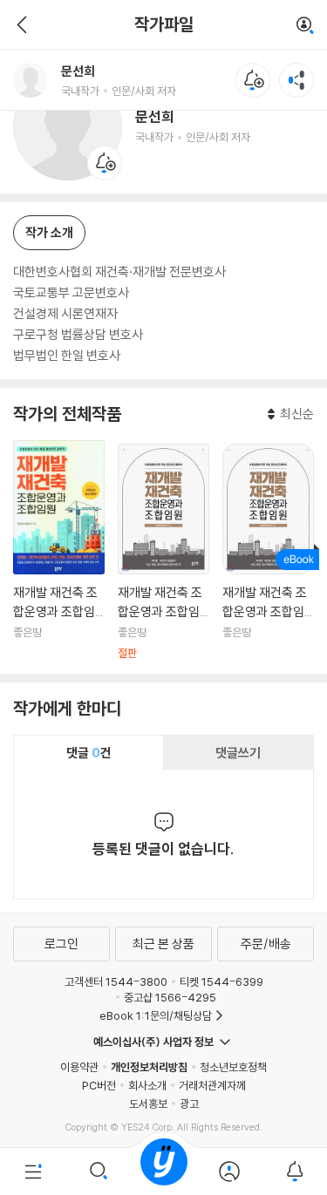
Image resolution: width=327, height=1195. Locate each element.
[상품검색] (98, 1171)
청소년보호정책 (233, 1067)
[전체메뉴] (33, 1171)
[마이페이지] (229, 1171)
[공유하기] (296, 80)
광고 (189, 1103)
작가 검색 (305, 26)
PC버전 (99, 1085)
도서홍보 (148, 1103)
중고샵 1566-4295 (170, 997)
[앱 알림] (294, 1171)
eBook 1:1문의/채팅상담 (155, 1015)
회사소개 (147, 1085)
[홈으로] (163, 1171)
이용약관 (79, 1067)
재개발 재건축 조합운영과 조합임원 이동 (59, 550)
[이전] (19, 24)
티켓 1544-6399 (221, 981)
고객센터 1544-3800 (116, 981)
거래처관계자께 (212, 1085)
